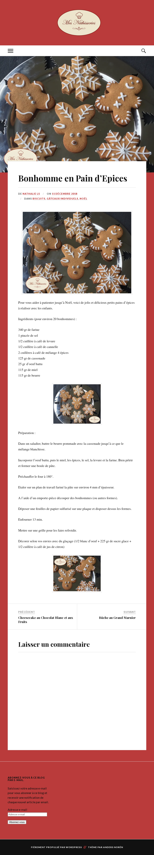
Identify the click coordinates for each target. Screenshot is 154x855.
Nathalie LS (31, 193)
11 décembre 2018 (64, 193)
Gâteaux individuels (62, 198)
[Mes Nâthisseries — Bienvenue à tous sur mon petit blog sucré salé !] (77, 22)
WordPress (74, 842)
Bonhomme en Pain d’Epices (72, 178)
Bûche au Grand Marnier (117, 612)
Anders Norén (113, 842)
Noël (83, 198)
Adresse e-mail (17, 804)
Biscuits (38, 198)
